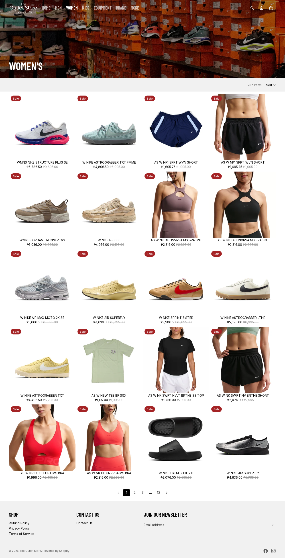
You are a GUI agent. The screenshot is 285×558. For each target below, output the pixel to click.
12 (158, 492)
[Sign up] (272, 525)
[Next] (167, 493)
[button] (271, 85)
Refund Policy (19, 523)
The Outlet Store (30, 550)
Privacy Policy (19, 528)
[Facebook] (265, 551)
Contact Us (84, 523)
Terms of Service (21, 534)
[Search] (252, 8)
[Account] (261, 8)
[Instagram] (273, 551)
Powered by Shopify (56, 550)
